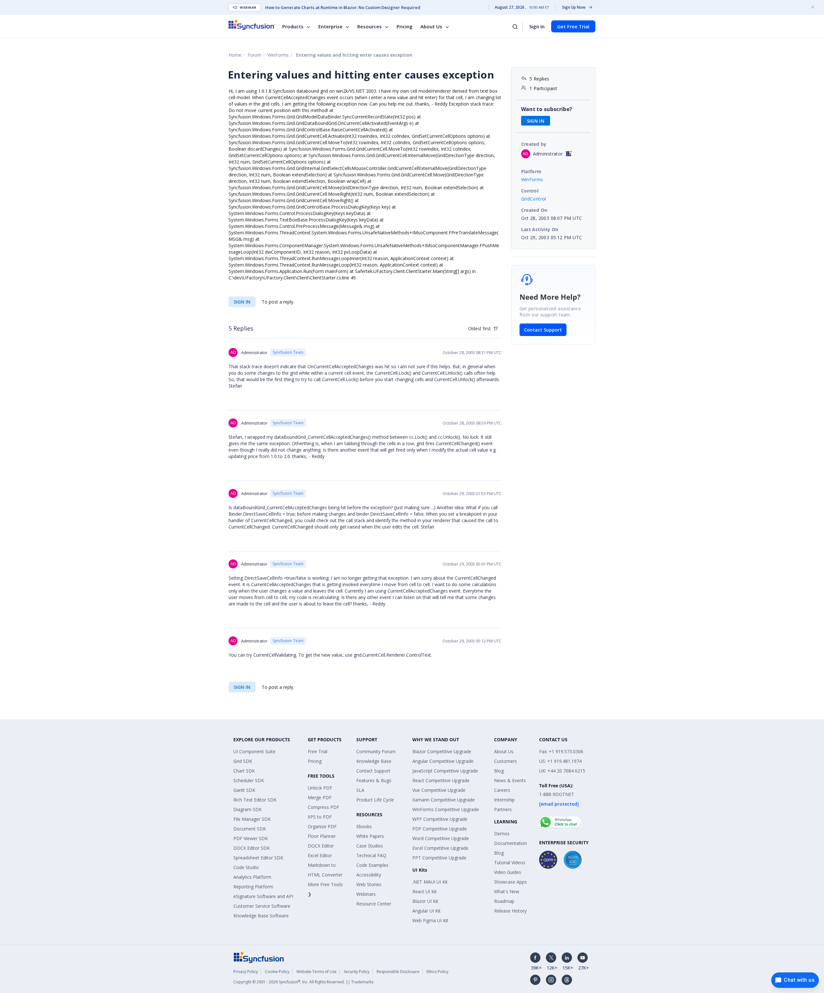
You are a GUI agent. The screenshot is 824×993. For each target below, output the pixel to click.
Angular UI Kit (426, 911)
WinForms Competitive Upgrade (445, 809)
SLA (360, 790)
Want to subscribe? (546, 109)
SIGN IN (242, 302)
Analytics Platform (252, 877)
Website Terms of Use (316, 971)
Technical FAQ (371, 855)
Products (293, 26)
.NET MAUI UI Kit (430, 882)
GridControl (533, 199)
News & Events (510, 780)
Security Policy (357, 971)
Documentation (510, 843)
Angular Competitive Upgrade (442, 761)
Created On (534, 210)
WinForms (278, 55)
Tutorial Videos (509, 862)
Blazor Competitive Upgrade (441, 751)
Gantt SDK (244, 790)
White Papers (370, 836)
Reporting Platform (253, 887)
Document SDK (249, 829)
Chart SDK (244, 771)
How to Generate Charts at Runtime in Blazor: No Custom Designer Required (342, 7)
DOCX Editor (321, 846)
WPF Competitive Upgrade (439, 819)
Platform (531, 171)
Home (235, 55)
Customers (505, 761)
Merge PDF (320, 797)
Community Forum (376, 751)
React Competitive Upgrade (441, 780)
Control (530, 191)
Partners (503, 809)
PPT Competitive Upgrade (439, 858)
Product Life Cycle (375, 800)
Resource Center (373, 904)
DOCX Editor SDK (251, 848)
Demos (502, 833)
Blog (499, 771)
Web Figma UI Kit (430, 920)
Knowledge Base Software (261, 916)
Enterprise (330, 26)
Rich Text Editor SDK (254, 800)
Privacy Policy (245, 971)
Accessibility (368, 875)
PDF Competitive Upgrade (439, 829)
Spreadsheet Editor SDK (258, 858)
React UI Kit (424, 891)
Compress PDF (323, 807)
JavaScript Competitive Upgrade (445, 771)
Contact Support (543, 330)
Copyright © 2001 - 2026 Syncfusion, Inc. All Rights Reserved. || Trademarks (303, 982)
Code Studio (246, 867)
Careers (502, 790)
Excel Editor (320, 855)
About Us (431, 26)
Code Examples (372, 865)
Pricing (405, 26)
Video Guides (507, 872)
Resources (369, 26)
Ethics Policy (437, 971)
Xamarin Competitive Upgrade (443, 800)
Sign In (537, 26)
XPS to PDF (320, 817)
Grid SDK (242, 761)
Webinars (366, 894)
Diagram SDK (247, 809)
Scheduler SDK (248, 780)
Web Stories (368, 884)
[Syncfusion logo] (252, 25)
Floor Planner (322, 836)
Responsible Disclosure (398, 971)
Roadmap (504, 901)
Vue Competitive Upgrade (438, 790)
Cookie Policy (277, 971)
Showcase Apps (510, 882)
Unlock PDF (320, 788)
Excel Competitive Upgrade (440, 848)
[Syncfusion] (259, 957)
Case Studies (369, 846)
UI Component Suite (254, 751)
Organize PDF (322, 826)
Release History (510, 911)
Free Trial (317, 751)
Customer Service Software (261, 906)
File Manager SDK (252, 819)
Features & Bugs (373, 780)
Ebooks (364, 826)
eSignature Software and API (263, 896)
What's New (506, 891)
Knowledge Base (373, 761)
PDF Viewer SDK (250, 838)
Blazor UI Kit (425, 901)
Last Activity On (539, 229)
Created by (534, 144)
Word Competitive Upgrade (440, 838)
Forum (254, 55)
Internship (504, 800)
